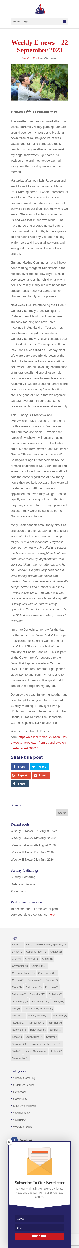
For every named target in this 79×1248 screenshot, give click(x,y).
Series (17, 1037)
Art (29, 944)
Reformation (38, 1030)
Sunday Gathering (23, 877)
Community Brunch (23, 973)
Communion (20, 966)
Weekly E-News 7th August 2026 (33, 845)
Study (16, 1051)
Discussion (35, 980)
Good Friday (20, 1001)
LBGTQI (58, 1001)
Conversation (47, 973)
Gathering (55, 994)
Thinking (56, 1051)
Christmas (32, 959)
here (52, 914)
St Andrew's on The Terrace (46, 1044)
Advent (17, 944)
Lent (16, 1008)
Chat (16, 959)
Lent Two (18, 1015)
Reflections (18, 891)
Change (56, 952)
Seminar (55, 1030)
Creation (18, 980)
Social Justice (34, 1037)
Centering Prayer (36, 952)
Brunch (17, 952)
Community (38, 966)
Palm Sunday (36, 1023)
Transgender (20, 1058)
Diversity (52, 980)
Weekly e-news (48, 57)
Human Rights (40, 1001)
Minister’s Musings (24, 1105)
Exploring (51, 987)
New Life (18, 1023)
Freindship (19, 994)
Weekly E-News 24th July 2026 (32, 859)
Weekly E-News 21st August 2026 (34, 831)
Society (51, 1037)
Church (47, 959)
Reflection (55, 1023)
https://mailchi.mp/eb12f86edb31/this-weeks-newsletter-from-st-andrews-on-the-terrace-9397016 (39, 742)
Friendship (37, 994)
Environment (34, 987)
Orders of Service (23, 884)
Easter (17, 987)
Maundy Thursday (38, 1015)
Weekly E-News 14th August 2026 (34, 838)
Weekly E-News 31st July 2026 (32, 852)
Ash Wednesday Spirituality (51, 944)
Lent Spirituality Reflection (38, 1008)
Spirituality (19, 1044)
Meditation (60, 1015)
